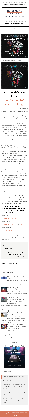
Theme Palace (23, 415)
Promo (17, 237)
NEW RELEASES (11, 237)
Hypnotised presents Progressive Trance (14, 4)
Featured (14, 235)
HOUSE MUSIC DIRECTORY (14, 12)
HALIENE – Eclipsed (8, 380)
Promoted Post (5, 239)
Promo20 (21, 237)
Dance (9, 235)
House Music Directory (20, 2)
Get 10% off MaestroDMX (14, 346)
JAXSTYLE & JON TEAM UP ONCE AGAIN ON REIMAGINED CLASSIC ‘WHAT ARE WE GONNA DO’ (14, 386)
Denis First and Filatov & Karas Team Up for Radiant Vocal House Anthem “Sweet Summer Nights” (14, 400)
